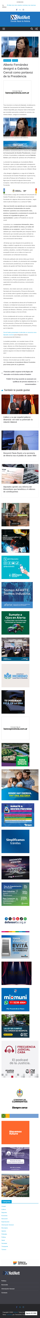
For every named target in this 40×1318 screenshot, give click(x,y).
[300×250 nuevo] (15, 831)
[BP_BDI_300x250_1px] (17, 82)
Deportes (4, 1212)
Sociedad (4, 1243)
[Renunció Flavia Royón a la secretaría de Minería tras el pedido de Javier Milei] (20, 432)
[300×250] (15, 530)
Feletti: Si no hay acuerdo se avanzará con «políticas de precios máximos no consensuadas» (21, 381)
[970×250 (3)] (20, 142)
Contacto (4, 1292)
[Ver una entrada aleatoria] (36, 29)
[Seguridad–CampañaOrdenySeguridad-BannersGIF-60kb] (15, 1015)
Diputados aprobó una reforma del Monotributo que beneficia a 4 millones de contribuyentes (19, 489)
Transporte (4, 1246)
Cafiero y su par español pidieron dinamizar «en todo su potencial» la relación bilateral (18, 419)
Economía (4, 1284)
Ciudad (3, 1206)
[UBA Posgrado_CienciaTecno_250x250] (13, 691)
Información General (7, 1225)
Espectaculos (5, 1221)
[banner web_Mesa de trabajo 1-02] (20, 1082)
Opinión (3, 1231)
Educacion (4, 1218)
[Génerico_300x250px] (15, 504)
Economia (4, 1215)
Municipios (4, 1228)
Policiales (4, 1234)
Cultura (3, 1209)
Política (15, 60)
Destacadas (7, 60)
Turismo (3, 1249)
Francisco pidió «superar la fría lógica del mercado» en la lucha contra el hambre (18, 373)
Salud (3, 1240)
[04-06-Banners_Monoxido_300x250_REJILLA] (15, 936)
